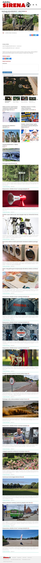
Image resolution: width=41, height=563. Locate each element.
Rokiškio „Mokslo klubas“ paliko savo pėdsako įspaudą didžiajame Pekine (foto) (29, 125)
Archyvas (24, 557)
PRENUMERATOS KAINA (26, 559)
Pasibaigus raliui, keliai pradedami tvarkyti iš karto (15, 399)
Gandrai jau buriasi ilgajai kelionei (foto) (12, 477)
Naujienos (19, 557)
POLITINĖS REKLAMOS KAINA (16, 559)
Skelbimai (14, 557)
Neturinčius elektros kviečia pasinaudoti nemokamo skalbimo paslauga (20, 241)
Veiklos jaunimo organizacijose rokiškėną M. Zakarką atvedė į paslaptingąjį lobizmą (10, 108)
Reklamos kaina (6, 559)
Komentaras (4, 63)
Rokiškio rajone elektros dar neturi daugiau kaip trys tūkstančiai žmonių (20, 214)
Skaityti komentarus (7, 72)
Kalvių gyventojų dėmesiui (8, 163)
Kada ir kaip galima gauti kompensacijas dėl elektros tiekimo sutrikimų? (20, 268)
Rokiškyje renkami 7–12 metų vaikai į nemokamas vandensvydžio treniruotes (28, 108)
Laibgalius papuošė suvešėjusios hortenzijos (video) (15, 451)
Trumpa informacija (6, 186)
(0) (26, 11)
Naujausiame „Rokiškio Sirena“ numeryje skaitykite (15, 189)
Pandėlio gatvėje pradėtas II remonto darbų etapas (15, 373)
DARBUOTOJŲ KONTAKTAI (7, 561)
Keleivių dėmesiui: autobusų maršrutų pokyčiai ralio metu (16, 502)
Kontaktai (30, 557)
